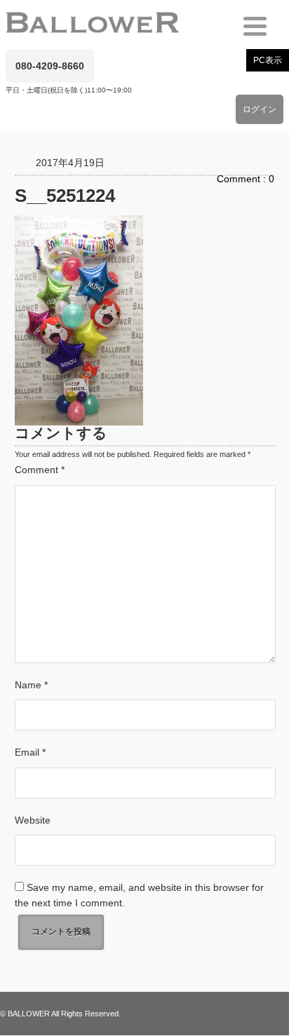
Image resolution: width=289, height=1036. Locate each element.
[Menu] (255, 26)
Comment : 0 (245, 178)
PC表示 (267, 60)
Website (33, 820)
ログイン (259, 109)
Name (31, 684)
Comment (40, 469)
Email (30, 752)
